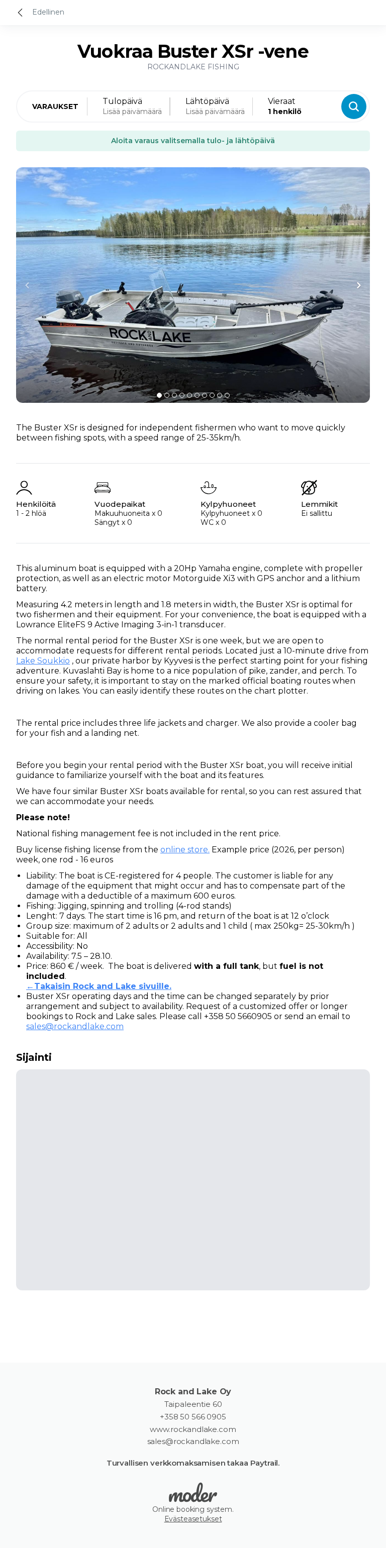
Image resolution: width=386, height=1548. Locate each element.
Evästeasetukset (193, 1518)
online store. (185, 849)
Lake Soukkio (43, 661)
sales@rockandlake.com (75, 1026)
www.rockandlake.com (193, 1429)
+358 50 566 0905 (193, 1416)
